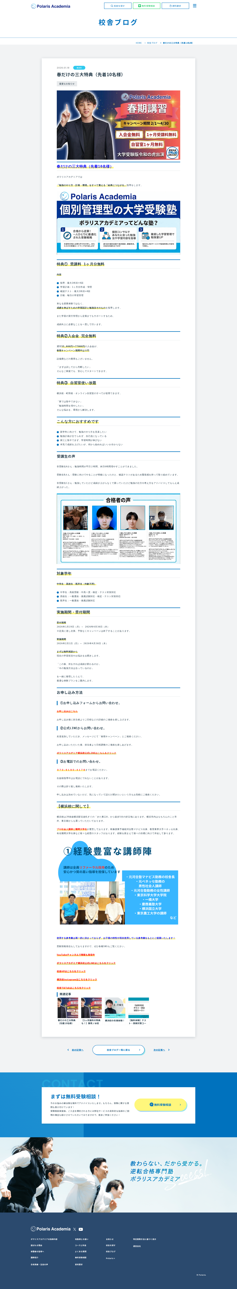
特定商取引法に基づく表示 (144, 1239)
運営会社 (137, 1246)
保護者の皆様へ (37, 1251)
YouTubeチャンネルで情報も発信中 (76, 954)
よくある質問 (81, 1251)
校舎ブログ (152, 42)
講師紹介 (34, 1257)
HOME (139, 42)
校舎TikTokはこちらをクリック (74, 987)
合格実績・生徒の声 (39, 1264)
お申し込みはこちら (67, 711)
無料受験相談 (148, 5)
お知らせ (110, 1239)
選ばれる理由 (36, 1245)
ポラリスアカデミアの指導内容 (44, 1239)
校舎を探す (119, 5)
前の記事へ (78, 1049)
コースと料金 (80, 1245)
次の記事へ (159, 1049)
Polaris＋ (110, 1258)
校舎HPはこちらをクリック (71, 971)
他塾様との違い (81, 1239)
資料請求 (176, 5)
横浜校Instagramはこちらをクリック (77, 979)
